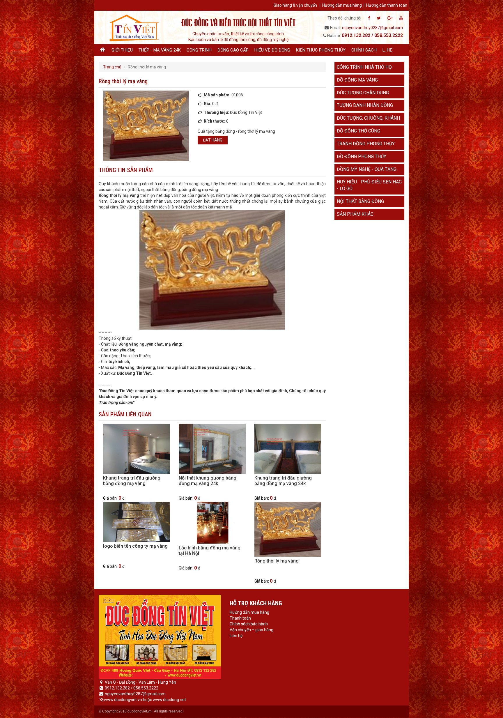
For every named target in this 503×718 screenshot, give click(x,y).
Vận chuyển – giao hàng (251, 629)
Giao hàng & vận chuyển (295, 5)
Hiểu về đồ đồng (272, 50)
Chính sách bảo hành (249, 624)
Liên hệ (236, 635)
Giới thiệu (122, 50)
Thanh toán (240, 618)
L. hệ (387, 50)
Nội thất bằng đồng (360, 201)
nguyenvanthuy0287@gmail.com (372, 27)
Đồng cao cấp (233, 50)
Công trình (199, 50)
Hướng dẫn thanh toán (386, 5)
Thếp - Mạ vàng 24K (160, 50)
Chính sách (364, 50)
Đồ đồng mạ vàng (357, 80)
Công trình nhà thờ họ (364, 67)
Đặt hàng (212, 140)
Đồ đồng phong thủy (361, 156)
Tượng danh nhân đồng (365, 105)
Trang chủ (112, 67)
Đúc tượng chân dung (363, 93)
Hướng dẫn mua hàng (342, 5)
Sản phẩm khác (355, 214)
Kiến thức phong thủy (321, 50)
